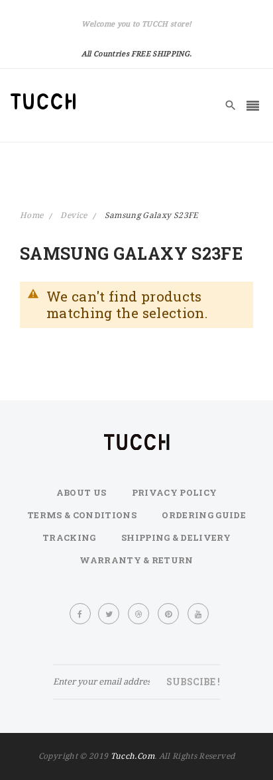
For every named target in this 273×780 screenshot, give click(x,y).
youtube (199, 613)
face (80, 613)
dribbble (139, 613)
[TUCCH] (43, 101)
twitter (109, 613)
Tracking (69, 537)
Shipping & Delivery (176, 537)
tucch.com (132, 756)
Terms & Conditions (81, 515)
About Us (81, 492)
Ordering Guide (204, 515)
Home (33, 215)
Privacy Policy (174, 492)
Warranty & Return (136, 560)
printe (169, 613)
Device (74, 215)
